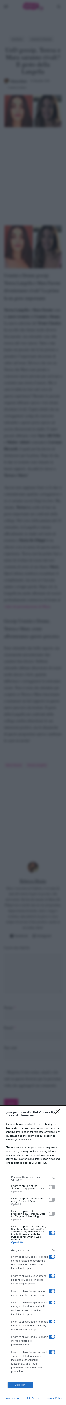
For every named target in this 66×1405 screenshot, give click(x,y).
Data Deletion (12, 1398)
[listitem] (33, 1178)
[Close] (58, 1112)
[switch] (52, 1187)
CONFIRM (20, 1385)
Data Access (33, 1398)
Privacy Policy (54, 1398)
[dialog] (33, 1255)
